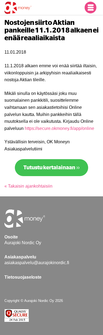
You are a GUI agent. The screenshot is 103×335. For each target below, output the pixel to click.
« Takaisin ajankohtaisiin (28, 186)
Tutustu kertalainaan (49, 167)
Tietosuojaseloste (22, 277)
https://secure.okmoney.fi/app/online (59, 128)
